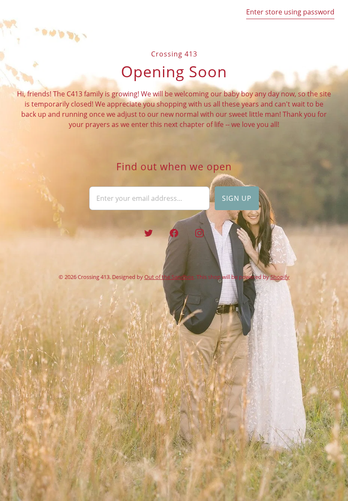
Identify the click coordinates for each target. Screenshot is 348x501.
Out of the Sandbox (169, 277)
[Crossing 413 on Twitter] (148, 233)
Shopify (279, 277)
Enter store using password (290, 12)
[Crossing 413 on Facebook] (174, 233)
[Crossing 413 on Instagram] (199, 233)
